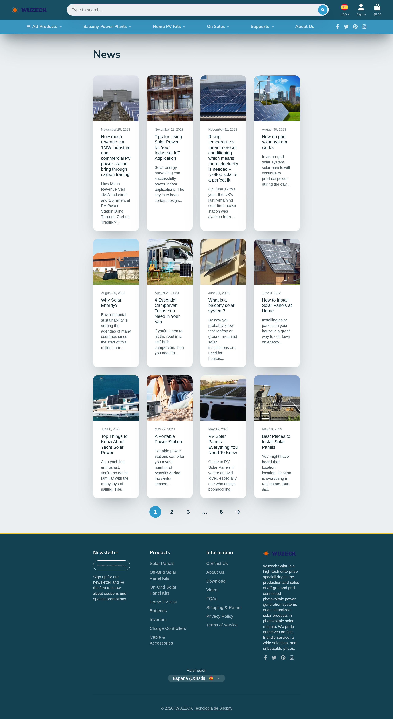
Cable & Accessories (161, 640)
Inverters (158, 619)
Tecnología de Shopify (213, 708)
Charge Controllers (168, 628)
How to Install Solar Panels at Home (277, 303)
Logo (29, 9)
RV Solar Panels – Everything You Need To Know (223, 436)
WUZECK (184, 708)
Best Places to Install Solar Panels (277, 436)
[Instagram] (364, 26)
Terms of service (222, 625)
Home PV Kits (167, 26)
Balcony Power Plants (105, 26)
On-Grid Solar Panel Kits (163, 590)
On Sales (216, 26)
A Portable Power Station (170, 436)
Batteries (158, 610)
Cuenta (361, 10)
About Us (304, 26)
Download (216, 581)
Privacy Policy (219, 616)
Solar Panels (162, 563)
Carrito (377, 10)
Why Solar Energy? (116, 303)
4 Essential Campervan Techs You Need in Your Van (170, 303)
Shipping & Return (224, 607)
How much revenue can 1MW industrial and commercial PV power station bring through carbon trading (116, 153)
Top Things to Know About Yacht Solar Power (116, 436)
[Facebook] (337, 26)
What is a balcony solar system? (223, 303)
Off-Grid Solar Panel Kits (163, 575)
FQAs (211, 598)
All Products (44, 26)
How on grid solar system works (277, 153)
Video (211, 589)
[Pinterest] (355, 26)
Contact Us (217, 563)
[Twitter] (346, 26)
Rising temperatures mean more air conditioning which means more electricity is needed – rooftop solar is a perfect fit (223, 153)
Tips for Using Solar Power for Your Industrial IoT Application (170, 153)
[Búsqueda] (322, 9)
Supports (260, 26)
